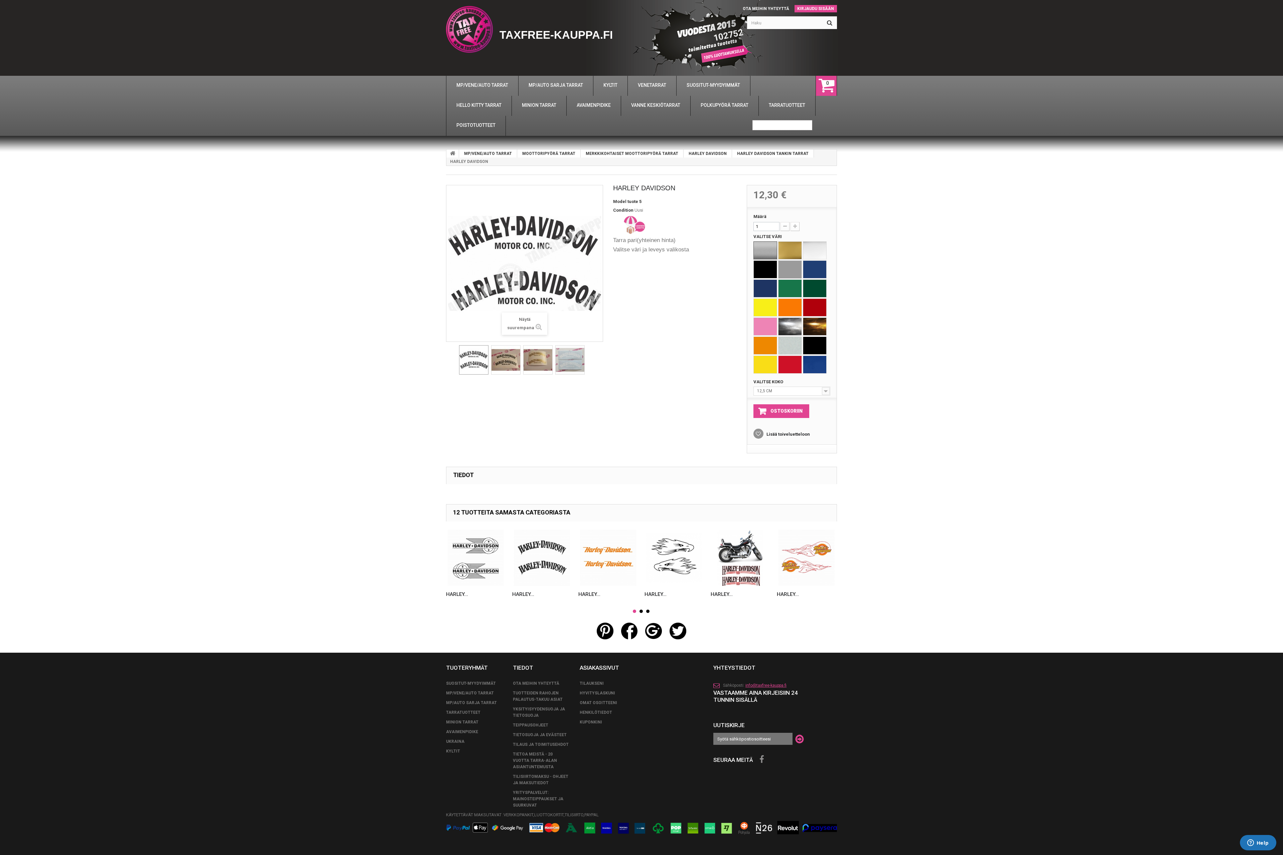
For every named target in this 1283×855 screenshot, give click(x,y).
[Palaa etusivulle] (452, 154)
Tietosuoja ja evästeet (540, 734)
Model (619, 201)
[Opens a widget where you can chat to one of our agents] (1258, 843)
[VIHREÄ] (790, 288)
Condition (623, 210)
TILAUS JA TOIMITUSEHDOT (541, 744)
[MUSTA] (765, 269)
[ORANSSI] (790, 307)
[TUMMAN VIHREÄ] (814, 288)
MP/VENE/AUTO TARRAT (488, 153)
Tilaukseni (592, 683)
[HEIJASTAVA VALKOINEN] (790, 345)
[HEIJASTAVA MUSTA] (814, 345)
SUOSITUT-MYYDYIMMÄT (471, 683)
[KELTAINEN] (765, 307)
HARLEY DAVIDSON (708, 153)
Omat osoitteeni (598, 702)
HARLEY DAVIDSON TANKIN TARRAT (773, 153)
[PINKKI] (765, 326)
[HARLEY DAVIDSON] (473, 360)
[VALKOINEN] (814, 250)
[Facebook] (761, 760)
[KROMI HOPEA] (790, 326)
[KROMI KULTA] (814, 326)
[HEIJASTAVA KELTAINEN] (765, 364)
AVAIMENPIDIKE (462, 731)
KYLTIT (453, 751)
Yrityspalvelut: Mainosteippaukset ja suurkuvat (538, 799)
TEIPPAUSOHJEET (530, 725)
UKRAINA (455, 741)
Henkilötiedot (596, 712)
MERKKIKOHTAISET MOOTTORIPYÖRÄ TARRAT (632, 153)
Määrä (759, 216)
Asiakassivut (599, 667)
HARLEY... (457, 594)
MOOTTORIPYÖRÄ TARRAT (548, 153)
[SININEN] (814, 269)
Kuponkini (591, 722)
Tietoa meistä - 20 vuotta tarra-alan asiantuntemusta (535, 760)
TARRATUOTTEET (463, 712)
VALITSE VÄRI (768, 236)
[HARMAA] (790, 269)
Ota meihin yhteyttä (766, 8)
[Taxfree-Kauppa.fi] (469, 29)
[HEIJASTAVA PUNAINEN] (790, 364)
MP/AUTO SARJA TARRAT (471, 702)
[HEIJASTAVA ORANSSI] (765, 345)
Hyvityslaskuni (597, 693)
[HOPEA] (765, 250)
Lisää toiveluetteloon (787, 434)
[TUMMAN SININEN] (765, 288)
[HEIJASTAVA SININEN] (814, 364)
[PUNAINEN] (814, 307)
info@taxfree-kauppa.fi (766, 685)
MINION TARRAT (462, 722)
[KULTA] (790, 250)
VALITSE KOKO (768, 381)
